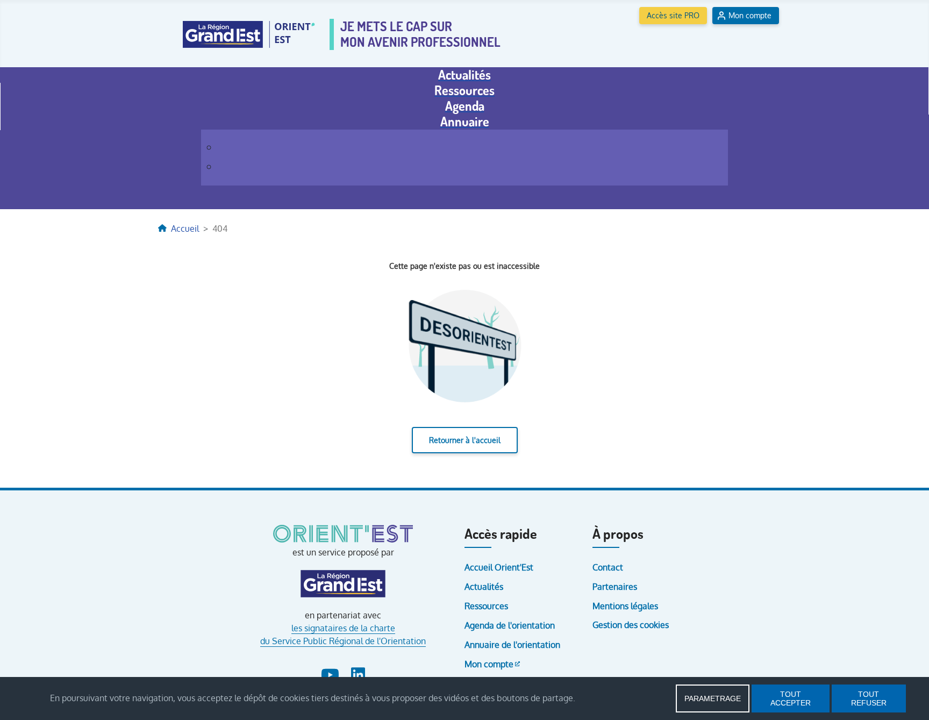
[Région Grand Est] (343, 584)
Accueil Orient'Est (498, 567)
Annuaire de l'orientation (512, 644)
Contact (607, 567)
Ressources (486, 606)
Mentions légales (625, 606)
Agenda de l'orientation (509, 625)
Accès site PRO (673, 15)
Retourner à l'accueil (465, 440)
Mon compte (749, 15)
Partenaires (614, 586)
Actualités (483, 586)
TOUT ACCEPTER (790, 698)
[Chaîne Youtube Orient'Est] (331, 673)
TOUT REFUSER (869, 698)
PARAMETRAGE (712, 698)
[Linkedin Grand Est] (357, 673)
